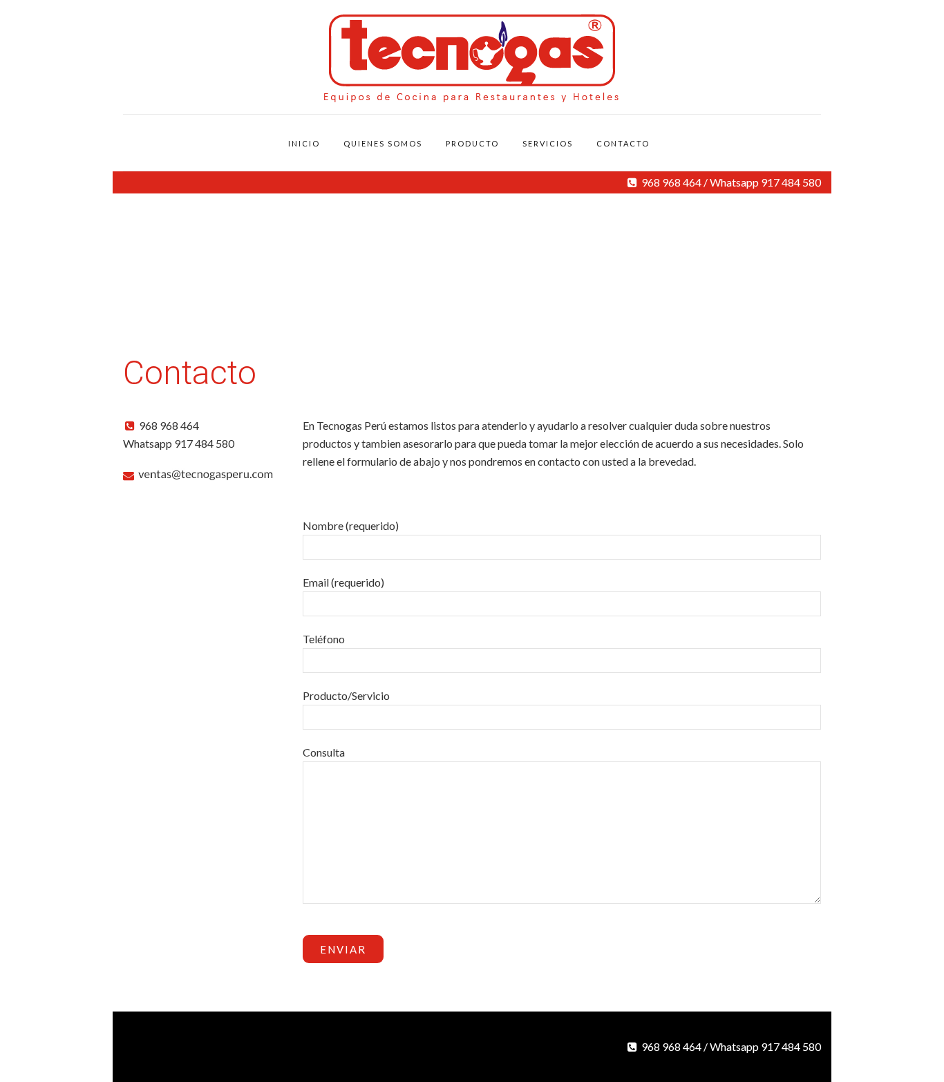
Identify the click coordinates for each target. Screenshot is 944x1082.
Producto (472, 143)
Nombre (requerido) (351, 525)
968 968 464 (671, 182)
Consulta (324, 752)
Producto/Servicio (346, 695)
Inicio (304, 143)
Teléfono (324, 638)
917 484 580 (791, 182)
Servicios (547, 143)
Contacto (623, 143)
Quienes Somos (382, 143)
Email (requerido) (343, 582)
